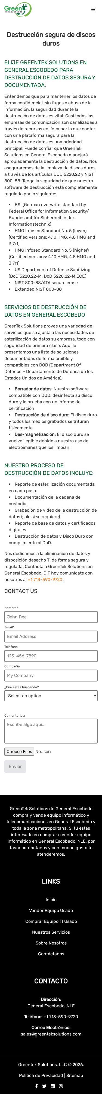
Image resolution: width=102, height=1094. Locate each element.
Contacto (51, 981)
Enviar (15, 766)
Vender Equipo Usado (51, 910)
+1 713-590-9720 (45, 579)
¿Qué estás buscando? (21, 687)
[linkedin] (53, 1086)
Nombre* (11, 608)
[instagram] (61, 1086)
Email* (9, 627)
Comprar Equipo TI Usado (51, 921)
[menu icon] (93, 10)
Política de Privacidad (41, 1075)
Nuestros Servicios (51, 932)
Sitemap (74, 1075)
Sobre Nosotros (51, 943)
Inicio (51, 899)
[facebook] (36, 1086)
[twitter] (44, 1086)
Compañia (12, 666)
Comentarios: (14, 716)
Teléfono (11, 647)
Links (51, 881)
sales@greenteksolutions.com (51, 1034)
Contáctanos (51, 953)
